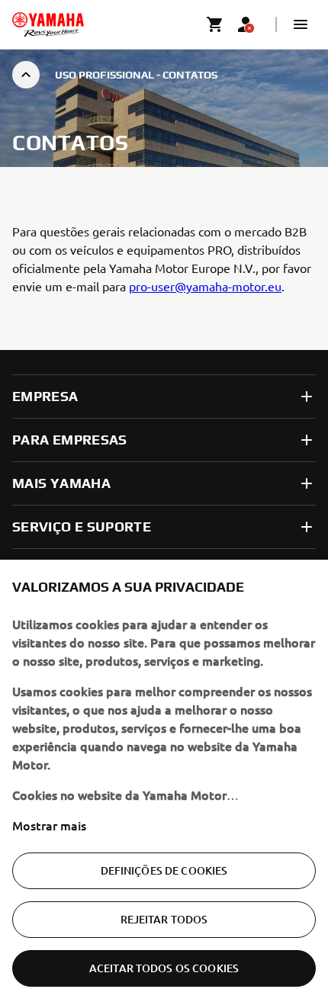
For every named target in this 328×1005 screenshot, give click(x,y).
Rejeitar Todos (164, 919)
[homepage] (48, 24)
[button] (300, 24)
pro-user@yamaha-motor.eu (205, 286)
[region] (164, 782)
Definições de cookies (164, 870)
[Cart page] (215, 24)
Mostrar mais (49, 825)
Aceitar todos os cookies (164, 968)
